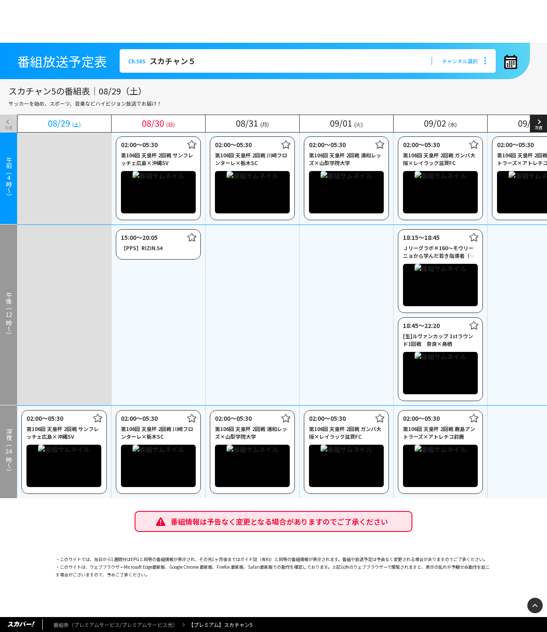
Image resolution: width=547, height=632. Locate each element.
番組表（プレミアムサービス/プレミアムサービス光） (115, 624)
